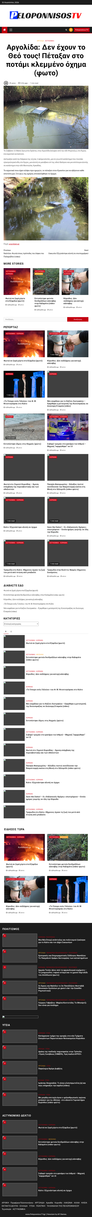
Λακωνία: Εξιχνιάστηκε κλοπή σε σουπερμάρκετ (68, 251)
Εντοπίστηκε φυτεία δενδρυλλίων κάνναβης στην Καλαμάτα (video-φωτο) (45, 302)
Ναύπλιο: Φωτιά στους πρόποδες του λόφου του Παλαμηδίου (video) (24, 253)
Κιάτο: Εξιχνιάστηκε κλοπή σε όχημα (20, 527)
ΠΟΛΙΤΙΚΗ (72, 1000)
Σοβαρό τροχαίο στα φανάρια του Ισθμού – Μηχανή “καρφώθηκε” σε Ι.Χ (66, 445)
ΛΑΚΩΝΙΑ (68, 1203)
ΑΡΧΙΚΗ (5, 1203)
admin (13, 83)
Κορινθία (9, 274)
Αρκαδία (41, 1049)
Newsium (51, 1214)
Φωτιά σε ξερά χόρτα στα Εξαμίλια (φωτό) (15, 299)
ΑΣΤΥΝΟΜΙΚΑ (49, 41)
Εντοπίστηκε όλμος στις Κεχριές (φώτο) (22, 444)
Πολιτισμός (50, 937)
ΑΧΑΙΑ (77, 1203)
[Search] (66, 30)
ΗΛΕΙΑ (84, 1203)
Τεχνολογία (6, 1209)
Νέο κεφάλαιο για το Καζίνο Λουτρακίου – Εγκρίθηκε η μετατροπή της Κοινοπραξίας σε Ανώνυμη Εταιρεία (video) (67, 403)
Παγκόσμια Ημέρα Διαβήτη (50, 1069)
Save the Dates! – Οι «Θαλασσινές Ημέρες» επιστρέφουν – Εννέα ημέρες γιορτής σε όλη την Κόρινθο (67, 529)
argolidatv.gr (14, 244)
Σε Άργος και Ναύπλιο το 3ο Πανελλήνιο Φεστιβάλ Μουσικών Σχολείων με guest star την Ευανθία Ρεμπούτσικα (61, 988)
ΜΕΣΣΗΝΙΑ (38, 274)
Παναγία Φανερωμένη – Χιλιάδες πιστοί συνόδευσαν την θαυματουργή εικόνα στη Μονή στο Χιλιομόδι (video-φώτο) (66, 486)
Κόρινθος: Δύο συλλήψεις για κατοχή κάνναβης (73, 301)
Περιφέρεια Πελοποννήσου (57, 953)
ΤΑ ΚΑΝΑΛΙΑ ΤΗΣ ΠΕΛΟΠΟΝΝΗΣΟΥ (63, 1206)
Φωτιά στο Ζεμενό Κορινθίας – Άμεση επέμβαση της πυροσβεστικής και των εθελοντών (21, 486)
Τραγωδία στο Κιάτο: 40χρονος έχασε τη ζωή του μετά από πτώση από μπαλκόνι (24, 571)
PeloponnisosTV (81, 30)
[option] (46, 941)
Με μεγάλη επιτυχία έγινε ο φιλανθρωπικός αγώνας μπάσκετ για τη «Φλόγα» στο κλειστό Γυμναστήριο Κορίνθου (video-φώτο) (62, 1100)
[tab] (6, 632)
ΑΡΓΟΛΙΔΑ (40, 41)
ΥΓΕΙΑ (48, 1033)
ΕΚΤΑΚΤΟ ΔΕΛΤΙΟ (10, 1206)
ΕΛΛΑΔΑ (41, 1080)
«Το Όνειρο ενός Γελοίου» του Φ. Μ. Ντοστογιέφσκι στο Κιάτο (29, 604)
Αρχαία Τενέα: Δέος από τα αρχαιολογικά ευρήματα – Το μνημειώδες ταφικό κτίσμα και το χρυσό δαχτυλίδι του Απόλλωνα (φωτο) (63, 972)
